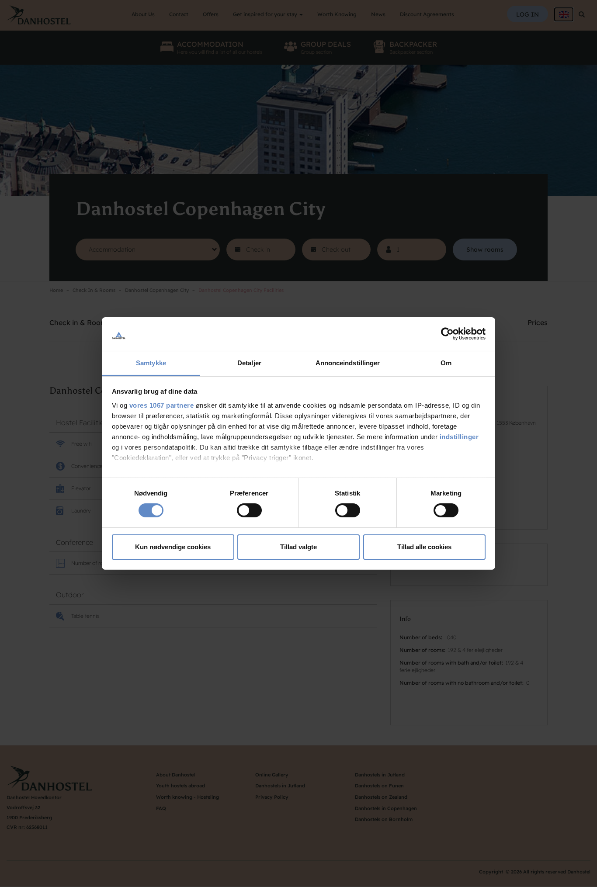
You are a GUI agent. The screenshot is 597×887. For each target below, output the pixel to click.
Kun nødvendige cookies (173, 547)
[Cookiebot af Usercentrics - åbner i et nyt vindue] (447, 333)
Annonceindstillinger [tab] (348, 363)
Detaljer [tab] (249, 363)
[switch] (249, 510)
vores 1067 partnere (161, 405)
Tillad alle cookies (424, 547)
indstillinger (459, 436)
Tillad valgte (298, 547)
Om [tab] (446, 363)
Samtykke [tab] (151, 363)
